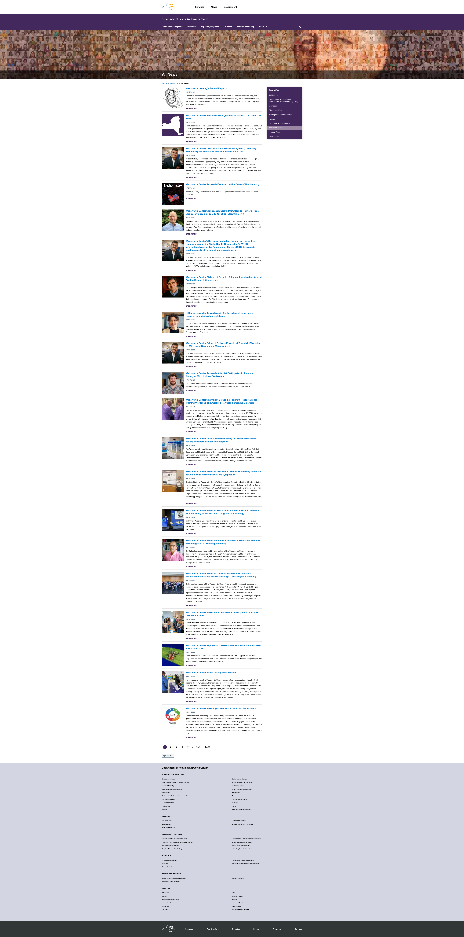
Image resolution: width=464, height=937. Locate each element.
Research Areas (167, 821)
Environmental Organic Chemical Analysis (175, 782)
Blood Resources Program (170, 845)
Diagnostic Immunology (239, 799)
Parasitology (166, 806)
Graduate (165, 863)
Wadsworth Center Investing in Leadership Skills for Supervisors (221, 708)
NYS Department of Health (241, 910)
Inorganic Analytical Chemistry (242, 782)
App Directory (213, 929)
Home (164, 84)
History (272, 119)
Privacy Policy (275, 132)
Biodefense (236, 796)
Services (199, 7)
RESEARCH (166, 816)
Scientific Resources (168, 827)
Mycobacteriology (168, 803)
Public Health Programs (172, 27)
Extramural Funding (245, 27)
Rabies (234, 806)
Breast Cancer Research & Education (174, 878)
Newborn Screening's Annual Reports (206, 88)
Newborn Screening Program (241, 809)
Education (228, 27)
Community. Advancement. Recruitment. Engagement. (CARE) (283, 101)
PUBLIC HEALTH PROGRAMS (173, 774)
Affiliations (273, 95)
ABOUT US (166, 888)
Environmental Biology (239, 779)
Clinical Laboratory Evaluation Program (174, 839)
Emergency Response (169, 779)
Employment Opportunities (280, 115)
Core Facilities (166, 824)
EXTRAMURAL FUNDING (171, 873)
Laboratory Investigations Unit (242, 849)
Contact (164, 896)
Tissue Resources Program (241, 845)
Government (230, 7)
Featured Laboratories (239, 821)
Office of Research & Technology (242, 824)
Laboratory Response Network (172, 789)
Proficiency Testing (238, 786)
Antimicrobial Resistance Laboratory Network (176, 796)
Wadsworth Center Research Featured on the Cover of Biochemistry (223, 184)
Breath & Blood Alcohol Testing (242, 842)
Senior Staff (274, 136)
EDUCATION (166, 855)
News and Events (276, 128)
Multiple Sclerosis (238, 878)
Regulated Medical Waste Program (173, 849)
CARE (234, 893)
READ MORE (191, 109)
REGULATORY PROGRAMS (172, 834)
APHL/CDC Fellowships (169, 860)
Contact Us (273, 106)
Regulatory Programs (209, 27)
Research (191, 27)
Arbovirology (166, 792)
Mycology (235, 803)
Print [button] (169, 756)
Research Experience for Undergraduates (245, 863)
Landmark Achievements (279, 123)
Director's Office (276, 110)
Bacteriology (236, 792)
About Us (263, 27)
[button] (300, 26)
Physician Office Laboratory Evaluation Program (177, 842)
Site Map (165, 910)
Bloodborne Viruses (168, 799)
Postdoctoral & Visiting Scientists (243, 860)
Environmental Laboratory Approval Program (246, 839)
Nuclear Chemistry (168, 786)
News (214, 7)
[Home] (185, 19)
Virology (164, 809)
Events (256, 929)
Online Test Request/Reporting (242, 789)
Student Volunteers (168, 867)
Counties (236, 929)
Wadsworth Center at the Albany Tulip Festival (211, 672)
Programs (277, 929)
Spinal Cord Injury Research (171, 881)
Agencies (189, 929)
